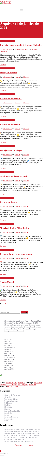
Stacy (31, 445)
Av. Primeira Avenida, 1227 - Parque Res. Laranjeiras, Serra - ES (21, 384)
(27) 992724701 (13, 387)
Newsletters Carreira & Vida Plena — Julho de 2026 (22, 321)
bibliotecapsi (7, 49)
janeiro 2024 (8, 351)
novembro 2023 (9, 355)
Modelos (7, 405)
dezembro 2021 (9, 367)
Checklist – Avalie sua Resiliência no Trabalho (21, 45)
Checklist (7, 397)
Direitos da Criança (11, 399)
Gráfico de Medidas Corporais (13, 176)
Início (6, 33)
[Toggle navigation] (21, 10)
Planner (17, 77)
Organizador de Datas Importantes (16, 254)
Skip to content (5, 1)
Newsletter (8, 407)
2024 (6, 35)
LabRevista (8, 403)
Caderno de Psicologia (12, 395)
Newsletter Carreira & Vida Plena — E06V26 (20, 441)
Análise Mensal (7, 282)
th (5, 37)
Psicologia (8, 413)
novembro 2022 (9, 359)
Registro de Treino (8, 202)
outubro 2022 (9, 361)
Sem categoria (9, 419)
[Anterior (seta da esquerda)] (1, 455)
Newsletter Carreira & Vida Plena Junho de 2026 (21, 323)
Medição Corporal (8, 73)
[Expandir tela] (3, 453)
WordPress (18, 445)
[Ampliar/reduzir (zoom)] (1, 453)
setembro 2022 (9, 363)
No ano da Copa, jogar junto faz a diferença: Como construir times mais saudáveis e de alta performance (22, 326)
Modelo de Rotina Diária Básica (14, 228)
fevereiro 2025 (9, 347)
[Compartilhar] (5, 453)
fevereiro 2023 (9, 357)
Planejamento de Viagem (11, 150)
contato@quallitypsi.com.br (15, 383)
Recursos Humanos (21, 49)
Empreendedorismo (11, 401)
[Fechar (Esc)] (7, 453)
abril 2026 (7, 345)
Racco (6, 415)
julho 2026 (8, 341)
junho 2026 (8, 343)
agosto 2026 (8, 339)
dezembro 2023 (9, 353)
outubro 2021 (9, 369)
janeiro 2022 (8, 365)
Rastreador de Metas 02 (11, 98)
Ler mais (3, 65)
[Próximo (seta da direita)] (3, 455)
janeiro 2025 (8, 349)
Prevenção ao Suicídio (12, 411)
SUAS (6, 421)
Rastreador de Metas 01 (11, 124)
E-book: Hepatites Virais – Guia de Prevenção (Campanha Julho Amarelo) (20, 330)
